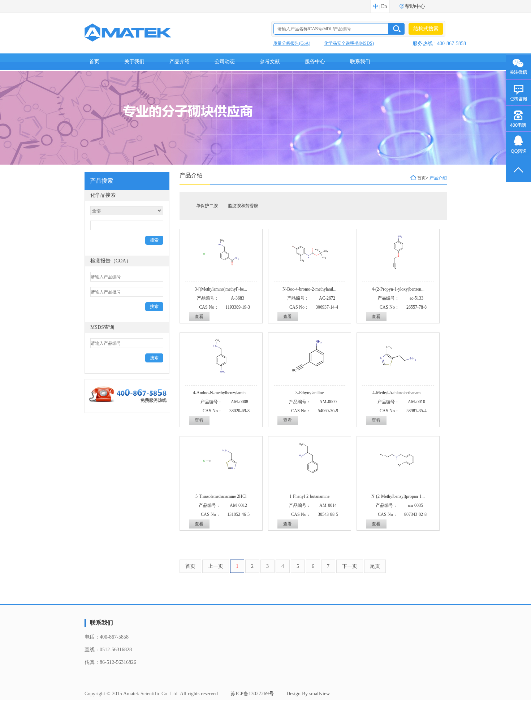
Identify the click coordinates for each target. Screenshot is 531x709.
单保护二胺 (207, 205)
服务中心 (315, 61)
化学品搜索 (103, 195)
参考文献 (270, 61)
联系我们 (360, 61)
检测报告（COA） (110, 261)
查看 (199, 316)
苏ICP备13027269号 (252, 693)
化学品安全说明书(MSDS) (349, 43)
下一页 (349, 566)
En (384, 6)
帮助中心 (415, 6)
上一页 (215, 566)
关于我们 (134, 61)
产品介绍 (179, 61)
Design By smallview (308, 693)
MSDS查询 (102, 327)
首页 (94, 61)
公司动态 (225, 61)
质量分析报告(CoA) (291, 43)
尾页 (375, 566)
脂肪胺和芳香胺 (243, 205)
